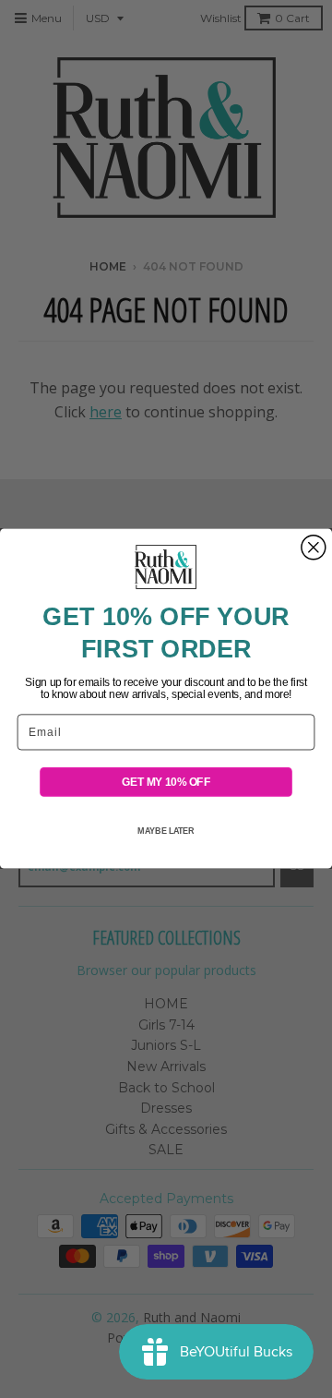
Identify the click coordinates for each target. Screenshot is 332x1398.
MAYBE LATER (165, 832)
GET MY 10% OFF (166, 782)
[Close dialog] (314, 548)
